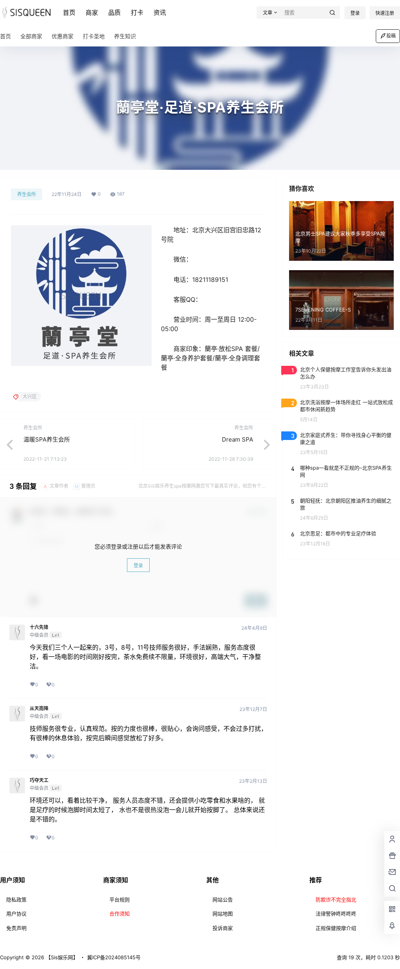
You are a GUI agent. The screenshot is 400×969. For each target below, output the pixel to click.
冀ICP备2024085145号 (114, 957)
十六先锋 (39, 627)
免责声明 (16, 928)
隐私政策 (16, 899)
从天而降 (39, 708)
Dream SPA (237, 439)
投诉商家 (222, 928)
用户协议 (16, 913)
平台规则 (119, 899)
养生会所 (26, 194)
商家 (92, 12)
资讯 (160, 12)
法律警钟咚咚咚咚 (336, 913)
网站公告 (222, 899)
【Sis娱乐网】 (61, 957)
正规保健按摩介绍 (336, 928)
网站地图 (222, 913)
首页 (69, 12)
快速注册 (384, 13)
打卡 (137, 12)
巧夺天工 (39, 780)
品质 (114, 12)
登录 (355, 13)
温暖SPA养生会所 (46, 439)
